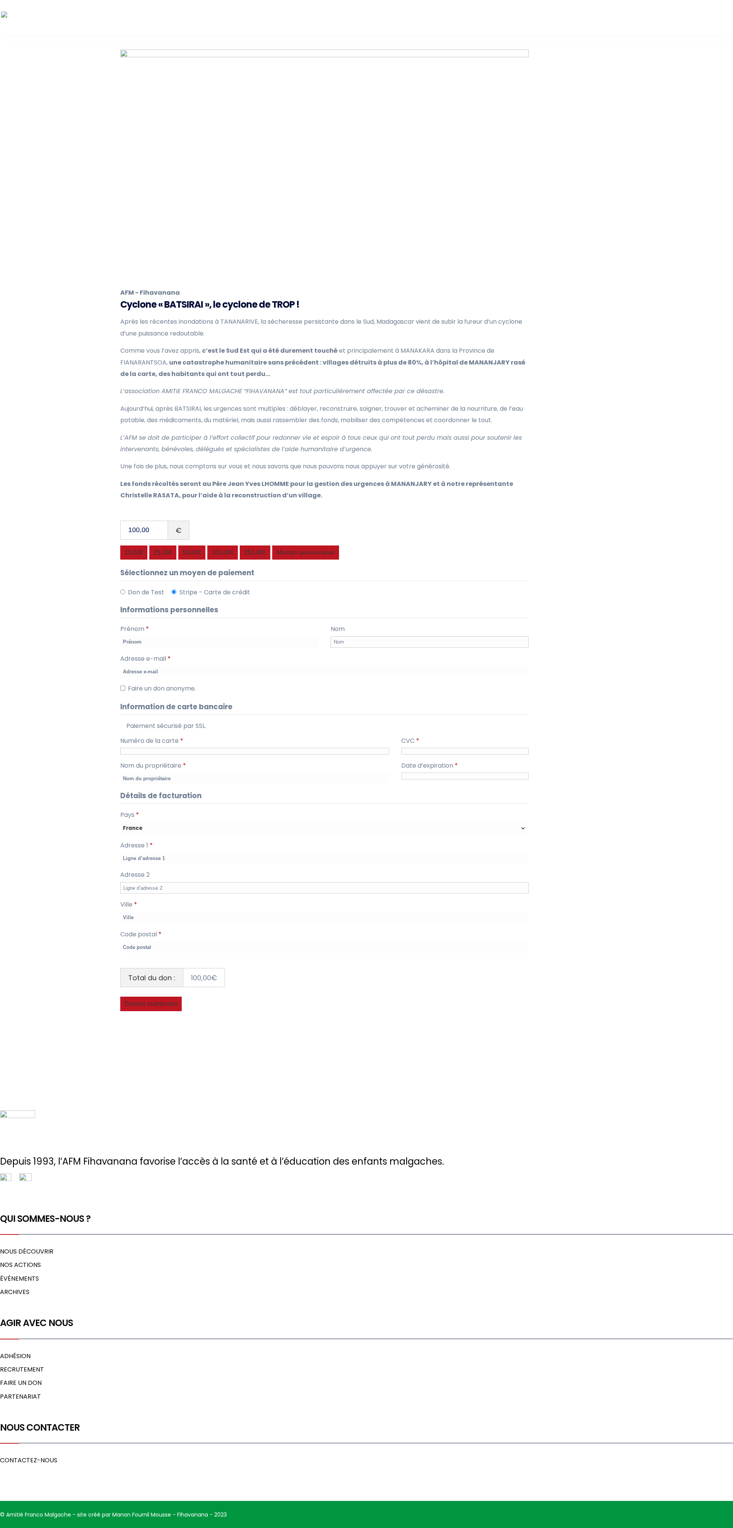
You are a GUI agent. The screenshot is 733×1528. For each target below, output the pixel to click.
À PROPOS (508, 17)
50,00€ (191, 552)
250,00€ (255, 552)
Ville (128, 904)
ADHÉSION (15, 1356)
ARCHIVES (14, 1292)
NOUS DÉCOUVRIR (26, 1251)
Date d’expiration (429, 765)
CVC (410, 740)
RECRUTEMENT (22, 1369)
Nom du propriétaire (153, 765)
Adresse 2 (135, 874)
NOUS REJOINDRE (613, 17)
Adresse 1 (136, 845)
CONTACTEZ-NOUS (28, 1460)
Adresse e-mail (145, 658)
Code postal (140, 934)
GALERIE (662, 17)
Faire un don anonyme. (161, 688)
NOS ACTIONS (556, 17)
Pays (129, 814)
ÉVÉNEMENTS (19, 1278)
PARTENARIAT (20, 1396)
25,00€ (162, 552)
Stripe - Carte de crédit (214, 592)
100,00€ (223, 552)
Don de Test (146, 592)
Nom (338, 628)
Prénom (134, 628)
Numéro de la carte (151, 740)
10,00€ (133, 552)
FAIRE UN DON (706, 17)
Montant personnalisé (305, 552)
